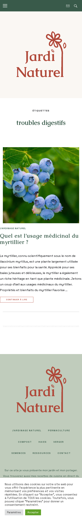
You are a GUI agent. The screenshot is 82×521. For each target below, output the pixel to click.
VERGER (58, 441)
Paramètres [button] (14, 512)
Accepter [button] (33, 512)
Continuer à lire (16, 299)
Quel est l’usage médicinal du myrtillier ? (39, 239)
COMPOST (25, 441)
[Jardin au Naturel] (41, 54)
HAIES (43, 441)
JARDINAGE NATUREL (13, 228)
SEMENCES (18, 453)
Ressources (42, 453)
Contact (64, 453)
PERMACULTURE (59, 430)
